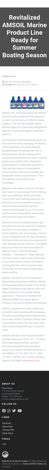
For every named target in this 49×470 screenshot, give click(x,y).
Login (4, 444)
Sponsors (6, 423)
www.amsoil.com (31, 360)
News (13, 76)
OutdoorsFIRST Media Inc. (35, 464)
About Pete (7, 426)
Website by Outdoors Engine (15, 461)
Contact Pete (8, 430)
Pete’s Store (7, 433)
